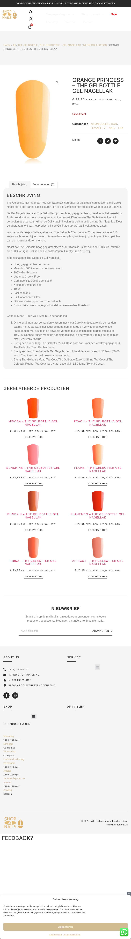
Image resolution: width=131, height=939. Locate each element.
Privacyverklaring (71, 934)
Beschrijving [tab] (19, 184)
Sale (114, 14)
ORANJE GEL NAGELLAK (107, 128)
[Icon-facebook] (6, 695)
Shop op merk (90, 14)
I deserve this (33, 437)
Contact (88, 22)
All (14, 45)
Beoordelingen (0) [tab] (43, 184)
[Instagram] (15, 695)
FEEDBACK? (17, 838)
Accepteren (65, 926)
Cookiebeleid (55, 934)
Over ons (70, 22)
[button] (97, 667)
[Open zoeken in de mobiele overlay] (30, 12)
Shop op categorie (58, 14)
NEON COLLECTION (95, 45)
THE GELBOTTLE (28, 45)
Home (7, 45)
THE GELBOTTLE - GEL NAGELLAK (60, 45)
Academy (52, 22)
